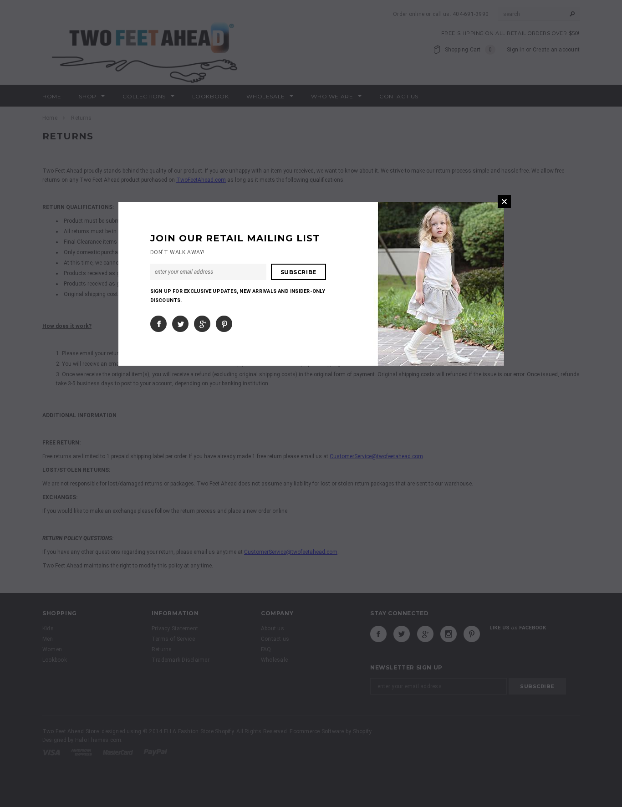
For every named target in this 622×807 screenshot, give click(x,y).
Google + (202, 324)
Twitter (180, 324)
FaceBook (158, 324)
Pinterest (224, 324)
